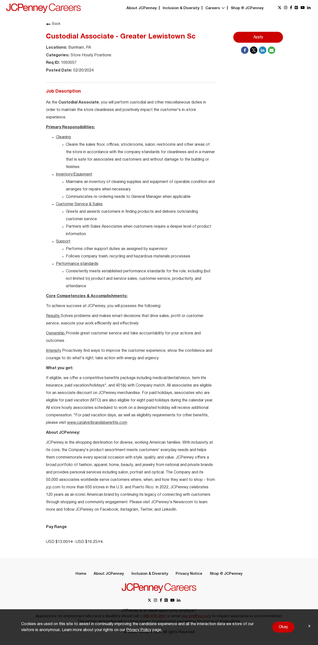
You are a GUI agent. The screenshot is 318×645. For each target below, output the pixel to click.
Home (81, 573)
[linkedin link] (309, 8)
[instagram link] (286, 8)
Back (56, 24)
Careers (213, 8)
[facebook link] (291, 8)
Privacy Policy (138, 630)
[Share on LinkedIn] (262, 50)
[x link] (280, 8)
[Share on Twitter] (253, 50)
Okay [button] (283, 627)
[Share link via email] (271, 50)
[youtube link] (302, 8)
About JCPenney (141, 8)
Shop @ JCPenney (247, 8)
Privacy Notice (189, 573)
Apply (258, 37)
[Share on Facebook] (244, 50)
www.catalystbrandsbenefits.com (97, 423)
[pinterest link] (296, 8)
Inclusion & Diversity (181, 8)
